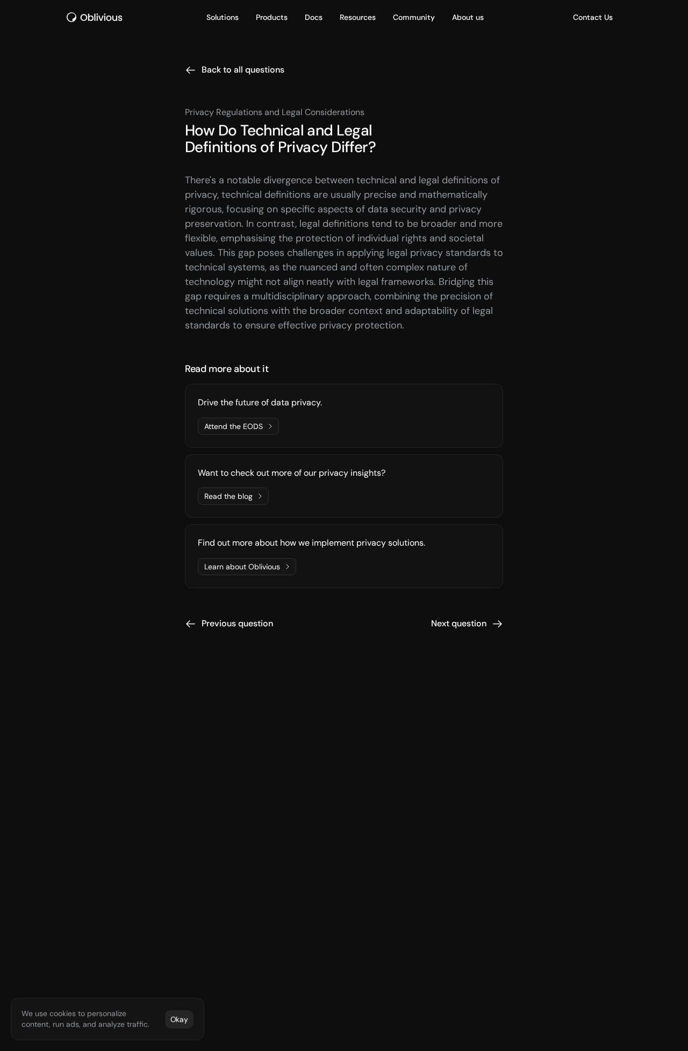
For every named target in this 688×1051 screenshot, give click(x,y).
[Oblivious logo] (96, 17)
